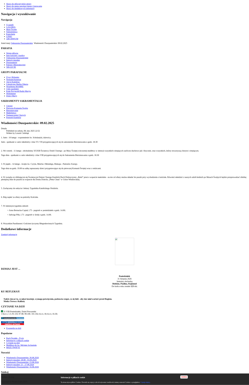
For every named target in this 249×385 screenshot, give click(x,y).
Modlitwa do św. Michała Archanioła (21, 345)
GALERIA (11, 27)
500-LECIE (11, 67)
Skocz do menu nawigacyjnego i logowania (24, 6)
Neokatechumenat (13, 79)
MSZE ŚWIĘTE (13, 347)
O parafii (9, 25)
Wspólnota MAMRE (14, 86)
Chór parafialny (12, 89)
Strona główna (12, 53)
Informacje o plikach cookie (17, 340)
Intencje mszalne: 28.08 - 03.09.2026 (21, 360)
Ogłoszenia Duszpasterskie (22, 43)
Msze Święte (11, 29)
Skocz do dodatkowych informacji (20, 8)
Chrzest (9, 106)
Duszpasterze (11, 62)
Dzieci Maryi (11, 96)
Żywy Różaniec (12, 77)
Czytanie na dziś (13, 343)
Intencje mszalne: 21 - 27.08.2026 (20, 365)
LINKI (9, 36)
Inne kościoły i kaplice (15, 55)
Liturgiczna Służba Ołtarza (17, 84)
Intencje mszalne (13, 60)
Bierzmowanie (12, 110)
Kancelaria (10, 34)
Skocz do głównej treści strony (18, 4)
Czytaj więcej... (146, 382)
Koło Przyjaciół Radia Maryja (18, 91)
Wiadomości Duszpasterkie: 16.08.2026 (22, 367)
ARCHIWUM (12, 39)
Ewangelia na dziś (13, 328)
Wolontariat (11, 93)
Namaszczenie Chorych (16, 115)
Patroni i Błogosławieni (15, 65)
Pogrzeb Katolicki (13, 117)
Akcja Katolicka (13, 82)
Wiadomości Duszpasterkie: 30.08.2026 (22, 358)
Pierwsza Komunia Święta (17, 108)
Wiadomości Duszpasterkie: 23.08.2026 (22, 362)
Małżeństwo (11, 113)
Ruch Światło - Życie (15, 338)
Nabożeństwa (11, 32)
